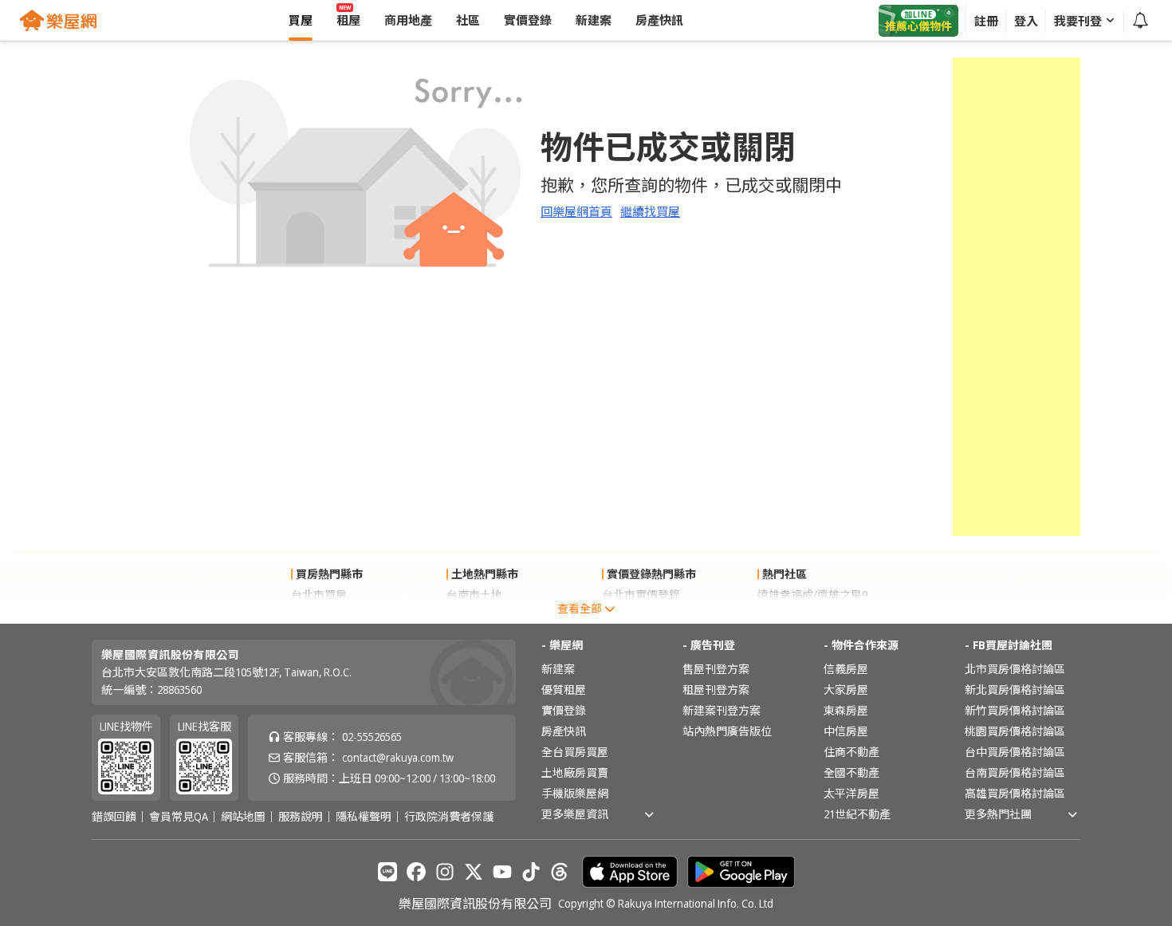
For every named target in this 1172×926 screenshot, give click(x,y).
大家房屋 (846, 689)
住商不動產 (851, 751)
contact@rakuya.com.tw (398, 757)
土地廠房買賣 (574, 772)
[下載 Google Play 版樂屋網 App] (741, 872)
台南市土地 (474, 594)
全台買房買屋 (574, 751)
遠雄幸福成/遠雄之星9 (812, 594)
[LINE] (387, 871)
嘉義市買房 (319, 615)
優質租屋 (563, 689)
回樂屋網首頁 (576, 211)
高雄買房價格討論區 (1015, 793)
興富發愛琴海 (790, 615)
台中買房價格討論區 (1015, 751)
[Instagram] (444, 871)
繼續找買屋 (650, 211)
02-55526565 (372, 736)
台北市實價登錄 (641, 594)
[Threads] (559, 871)
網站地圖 (243, 816)
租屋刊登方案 (715, 689)
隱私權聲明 (363, 816)
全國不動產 (851, 772)
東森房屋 (846, 710)
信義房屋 (846, 668)
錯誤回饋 (114, 816)
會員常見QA (178, 816)
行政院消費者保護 (449, 816)
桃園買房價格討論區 (1015, 731)
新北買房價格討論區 (1015, 689)
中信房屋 (846, 731)
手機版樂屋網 (574, 793)
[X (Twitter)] (473, 871)
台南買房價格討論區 (1015, 772)
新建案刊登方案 (721, 710)
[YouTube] (502, 871)
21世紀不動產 (857, 814)
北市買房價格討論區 (1015, 668)
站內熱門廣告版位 (727, 731)
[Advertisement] (1016, 296)
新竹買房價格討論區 (1015, 710)
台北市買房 (319, 594)
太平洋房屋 (851, 793)
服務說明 (300, 816)
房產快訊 (563, 731)
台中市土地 (474, 615)
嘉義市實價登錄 (641, 615)
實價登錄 (563, 710)
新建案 (558, 668)
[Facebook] (416, 871)
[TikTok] (531, 871)
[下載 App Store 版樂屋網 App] (630, 872)
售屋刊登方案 (715, 668)
